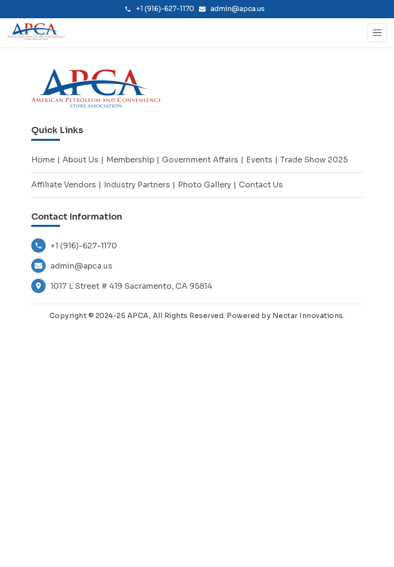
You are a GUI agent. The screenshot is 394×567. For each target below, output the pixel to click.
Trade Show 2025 (314, 160)
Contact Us (261, 185)
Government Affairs (200, 160)
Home (43, 160)
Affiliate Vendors (63, 185)
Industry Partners (137, 185)
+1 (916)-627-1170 (83, 246)
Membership (130, 160)
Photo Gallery (204, 185)
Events (259, 160)
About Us (80, 160)
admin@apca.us (81, 266)
